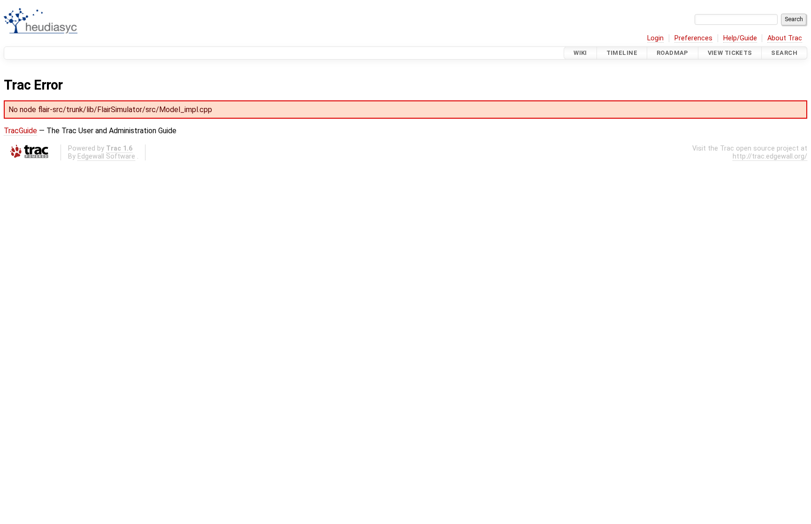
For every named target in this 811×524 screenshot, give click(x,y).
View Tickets (730, 52)
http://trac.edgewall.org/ (770, 156)
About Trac (784, 38)
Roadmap (673, 52)
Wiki (580, 52)
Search (784, 52)
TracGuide (20, 130)
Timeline (621, 52)
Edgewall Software (106, 156)
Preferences (693, 38)
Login (655, 38)
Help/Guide (740, 38)
